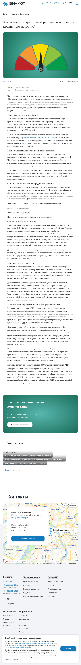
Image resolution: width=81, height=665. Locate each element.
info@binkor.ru (8, 581)
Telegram (10, 604)
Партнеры (23, 616)
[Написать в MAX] (56, 3)
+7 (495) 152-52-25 (10, 591)
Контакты (8, 577)
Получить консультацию (20, 425)
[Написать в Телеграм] (46, 3)
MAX (9, 599)
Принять (68, 649)
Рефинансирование (31, 589)
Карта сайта (23, 629)
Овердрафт (52, 593)
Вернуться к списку (13, 470)
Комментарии (72, 82)
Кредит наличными (30, 581)
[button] (68, 3)
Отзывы (6, 619)
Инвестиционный (54, 589)
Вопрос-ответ (8, 622)
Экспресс (51, 596)
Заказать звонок (28, 539)
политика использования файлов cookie (17, 647)
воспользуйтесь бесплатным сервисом (39, 137)
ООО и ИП (53, 577)
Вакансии (22, 625)
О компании (9, 611)
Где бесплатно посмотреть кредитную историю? (25, 463)
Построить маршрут (19, 518)
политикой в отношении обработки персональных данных (33, 643)
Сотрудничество (25, 619)
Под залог (27, 593)
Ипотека (26, 585)
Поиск (21, 632)
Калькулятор (8, 616)
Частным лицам (31, 577)
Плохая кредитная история (34, 596)
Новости (22, 622)
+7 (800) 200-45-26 (10, 585)
